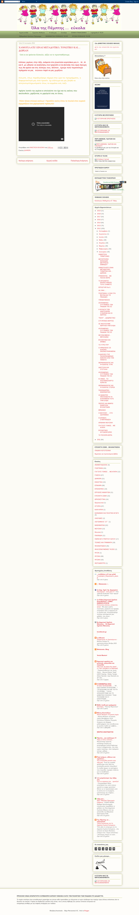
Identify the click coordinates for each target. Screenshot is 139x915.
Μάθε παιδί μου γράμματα (106, 705)
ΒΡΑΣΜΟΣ (102, 410)
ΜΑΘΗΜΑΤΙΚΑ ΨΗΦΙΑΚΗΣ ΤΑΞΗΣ (57, 36)
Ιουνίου (101, 237)
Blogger (86, 911)
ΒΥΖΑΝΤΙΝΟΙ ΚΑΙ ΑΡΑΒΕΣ (104, 341)
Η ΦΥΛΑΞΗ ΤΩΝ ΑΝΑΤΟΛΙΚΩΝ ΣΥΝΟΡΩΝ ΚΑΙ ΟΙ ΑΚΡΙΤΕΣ (105, 312)
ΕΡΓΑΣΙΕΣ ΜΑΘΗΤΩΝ (102, 492)
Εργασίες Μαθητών (39, 33)
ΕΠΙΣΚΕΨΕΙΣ (99, 489)
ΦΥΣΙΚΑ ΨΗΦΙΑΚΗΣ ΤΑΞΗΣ (81, 36)
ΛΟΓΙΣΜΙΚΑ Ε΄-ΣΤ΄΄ (101, 522)
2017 (99, 217)
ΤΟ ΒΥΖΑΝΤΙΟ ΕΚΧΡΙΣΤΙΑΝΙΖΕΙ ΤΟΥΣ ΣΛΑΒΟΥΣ (105, 282)
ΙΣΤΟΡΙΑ (98, 506)
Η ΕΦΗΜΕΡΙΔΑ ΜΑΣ (104, 684)
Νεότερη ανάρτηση (26, 161)
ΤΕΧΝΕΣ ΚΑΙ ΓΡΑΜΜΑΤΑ (103, 542)
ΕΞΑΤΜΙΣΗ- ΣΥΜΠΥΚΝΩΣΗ (104, 419)
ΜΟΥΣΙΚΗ (98, 529)
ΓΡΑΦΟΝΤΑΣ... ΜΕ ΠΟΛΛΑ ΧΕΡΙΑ (105, 277)
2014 (99, 222)
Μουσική (98, 532)
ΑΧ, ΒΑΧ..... (102, 290)
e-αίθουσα (101, 638)
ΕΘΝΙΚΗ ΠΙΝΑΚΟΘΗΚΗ (78, 33)
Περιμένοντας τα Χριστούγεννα (107, 639)
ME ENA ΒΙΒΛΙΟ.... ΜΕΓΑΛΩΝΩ (104, 336)
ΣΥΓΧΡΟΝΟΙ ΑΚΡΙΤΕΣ (106, 321)
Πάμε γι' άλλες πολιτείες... (105, 740)
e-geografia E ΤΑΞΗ (97, 33)
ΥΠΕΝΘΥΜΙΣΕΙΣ (104, 300)
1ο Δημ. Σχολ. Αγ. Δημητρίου (107, 590)
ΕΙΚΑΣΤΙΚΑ (98, 482)
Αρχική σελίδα (23, 33)
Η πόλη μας (53, 33)
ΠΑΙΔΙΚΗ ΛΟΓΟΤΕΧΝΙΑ (103, 450)
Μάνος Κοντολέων (104, 713)
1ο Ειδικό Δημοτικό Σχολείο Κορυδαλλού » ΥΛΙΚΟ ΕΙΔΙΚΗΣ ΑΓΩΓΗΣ (107, 601)
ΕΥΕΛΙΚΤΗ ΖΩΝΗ (101, 496)
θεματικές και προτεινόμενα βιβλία (106, 454)
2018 (99, 214)
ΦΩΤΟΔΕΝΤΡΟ (100, 563)
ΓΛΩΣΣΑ (97, 475)
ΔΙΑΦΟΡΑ (27, 150)
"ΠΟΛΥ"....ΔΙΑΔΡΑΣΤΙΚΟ (106, 318)
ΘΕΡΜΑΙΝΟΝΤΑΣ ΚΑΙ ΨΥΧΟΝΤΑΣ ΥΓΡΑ (105, 363)
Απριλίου (102, 243)
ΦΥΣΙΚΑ (97, 556)
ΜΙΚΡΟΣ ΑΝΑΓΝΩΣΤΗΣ (105, 732)
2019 (99, 211)
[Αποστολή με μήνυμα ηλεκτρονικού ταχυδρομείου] (59, 148)
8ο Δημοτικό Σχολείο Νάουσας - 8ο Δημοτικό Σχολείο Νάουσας (106, 624)
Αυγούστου (103, 234)
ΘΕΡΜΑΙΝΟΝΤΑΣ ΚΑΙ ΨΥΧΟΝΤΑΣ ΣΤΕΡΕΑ (106, 386)
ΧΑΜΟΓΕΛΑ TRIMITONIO (103, 255)
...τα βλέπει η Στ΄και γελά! (106, 574)
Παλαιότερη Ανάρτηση (79, 161)
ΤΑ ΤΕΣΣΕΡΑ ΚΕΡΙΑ (105, 435)
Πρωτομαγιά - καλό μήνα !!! (106, 592)
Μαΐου (101, 240)
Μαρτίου (102, 246)
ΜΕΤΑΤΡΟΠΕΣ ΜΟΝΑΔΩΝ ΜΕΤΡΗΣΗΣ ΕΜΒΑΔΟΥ (103, 261)
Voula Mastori (102, 655)
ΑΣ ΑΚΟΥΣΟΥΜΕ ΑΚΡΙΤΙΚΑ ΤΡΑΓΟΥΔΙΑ (106, 324)
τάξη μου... (101, 799)
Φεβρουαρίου (103, 249)
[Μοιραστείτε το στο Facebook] (65, 148)
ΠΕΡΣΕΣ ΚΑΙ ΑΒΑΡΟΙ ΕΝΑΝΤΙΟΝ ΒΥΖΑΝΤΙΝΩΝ (105, 405)
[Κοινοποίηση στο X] (63, 148)
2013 (99, 225)
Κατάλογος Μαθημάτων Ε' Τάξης (106, 201)
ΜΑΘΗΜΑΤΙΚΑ (100, 525)
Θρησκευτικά (99, 503)
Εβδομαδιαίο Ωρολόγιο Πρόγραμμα (30, 36)
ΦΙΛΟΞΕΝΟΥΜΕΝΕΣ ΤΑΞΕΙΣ (105, 549)
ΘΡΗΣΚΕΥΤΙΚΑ (100, 499)
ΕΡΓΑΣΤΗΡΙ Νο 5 (104, 287)
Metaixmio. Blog (103, 649)
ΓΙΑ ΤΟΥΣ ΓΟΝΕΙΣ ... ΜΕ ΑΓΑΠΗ (106, 472)
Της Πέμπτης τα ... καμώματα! (103, 820)
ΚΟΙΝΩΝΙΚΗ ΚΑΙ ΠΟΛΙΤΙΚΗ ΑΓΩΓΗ (107, 513)
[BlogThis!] (61, 148)
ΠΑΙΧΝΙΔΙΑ (98, 535)
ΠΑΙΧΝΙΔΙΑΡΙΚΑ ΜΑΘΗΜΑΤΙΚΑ (104, 391)
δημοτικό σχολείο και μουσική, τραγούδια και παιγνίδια (105, 663)
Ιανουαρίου (103, 252)
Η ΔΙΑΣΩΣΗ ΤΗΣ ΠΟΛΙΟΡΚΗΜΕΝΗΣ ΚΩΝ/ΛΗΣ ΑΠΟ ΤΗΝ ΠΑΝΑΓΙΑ (106, 357)
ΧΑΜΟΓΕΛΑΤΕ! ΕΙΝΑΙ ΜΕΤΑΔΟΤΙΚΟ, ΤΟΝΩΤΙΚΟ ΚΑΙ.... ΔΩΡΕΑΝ (105, 270)
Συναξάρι (64, 33)
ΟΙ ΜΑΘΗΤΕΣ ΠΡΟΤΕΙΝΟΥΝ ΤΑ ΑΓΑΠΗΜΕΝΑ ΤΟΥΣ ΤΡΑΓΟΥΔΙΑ (106, 397)
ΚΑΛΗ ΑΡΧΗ (99, 509)
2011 (99, 439)
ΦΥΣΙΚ (97, 553)
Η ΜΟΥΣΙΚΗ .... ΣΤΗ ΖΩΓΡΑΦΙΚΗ (105, 414)
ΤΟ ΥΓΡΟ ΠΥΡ (103, 345)
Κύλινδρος (100, 707)
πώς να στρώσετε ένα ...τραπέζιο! (108, 781)
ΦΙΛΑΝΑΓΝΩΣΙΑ (100, 546)
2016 (99, 219)
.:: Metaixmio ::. (102, 584)
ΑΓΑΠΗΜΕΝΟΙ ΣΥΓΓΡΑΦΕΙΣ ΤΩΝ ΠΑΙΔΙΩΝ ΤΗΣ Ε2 (105, 304)
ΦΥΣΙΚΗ (97, 560)
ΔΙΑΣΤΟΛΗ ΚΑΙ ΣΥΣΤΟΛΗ (103, 368)
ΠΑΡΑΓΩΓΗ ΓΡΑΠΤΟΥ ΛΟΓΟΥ (105, 539)
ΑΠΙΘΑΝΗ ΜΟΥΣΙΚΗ (105, 423)
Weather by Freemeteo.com (101, 171)
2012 (99, 228)
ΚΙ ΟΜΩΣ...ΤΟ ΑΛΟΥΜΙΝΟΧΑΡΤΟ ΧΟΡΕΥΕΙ (105, 380)
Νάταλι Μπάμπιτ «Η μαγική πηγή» (108, 714)
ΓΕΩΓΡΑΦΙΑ (99, 468)
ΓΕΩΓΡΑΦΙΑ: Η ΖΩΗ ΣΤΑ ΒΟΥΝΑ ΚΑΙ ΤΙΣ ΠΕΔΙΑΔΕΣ (106, 295)
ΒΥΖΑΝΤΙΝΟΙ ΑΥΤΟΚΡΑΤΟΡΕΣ (105, 431)
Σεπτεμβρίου (103, 231)
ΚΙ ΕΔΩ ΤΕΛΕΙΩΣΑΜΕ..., (105, 686)
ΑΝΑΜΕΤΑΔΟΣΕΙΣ (101, 465)
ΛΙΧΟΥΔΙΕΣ (99, 518)
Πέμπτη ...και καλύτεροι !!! (106, 738)
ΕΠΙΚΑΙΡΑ (98, 485)
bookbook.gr (102, 632)
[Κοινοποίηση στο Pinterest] (67, 148)
